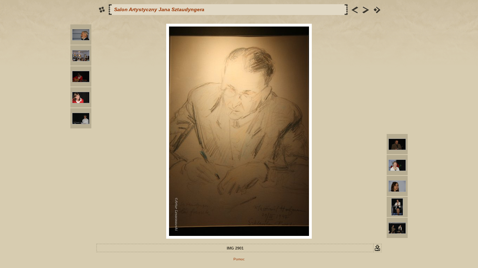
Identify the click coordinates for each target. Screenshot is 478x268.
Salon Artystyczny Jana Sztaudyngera (159, 9)
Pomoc (239, 259)
